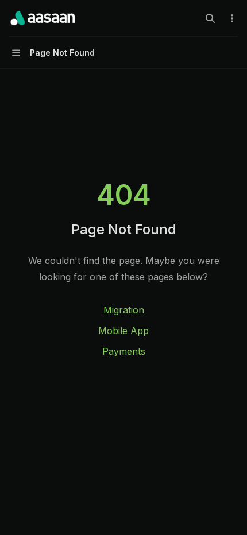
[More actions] (232, 18)
